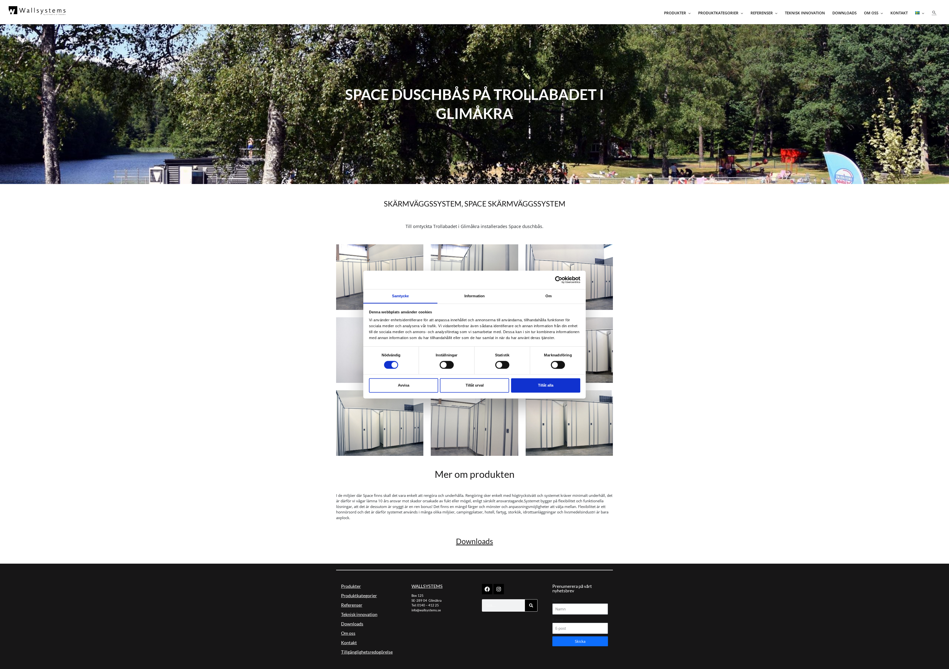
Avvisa (403, 385)
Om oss (348, 633)
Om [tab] (548, 296)
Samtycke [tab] (400, 296)
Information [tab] (474, 296)
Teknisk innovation (359, 614)
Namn (557, 600)
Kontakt (349, 642)
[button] (934, 12)
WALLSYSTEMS (427, 586)
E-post (557, 619)
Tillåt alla (545, 385)
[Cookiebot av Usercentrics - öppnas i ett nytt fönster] (558, 279)
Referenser (351, 605)
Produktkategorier (359, 595)
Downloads (474, 541)
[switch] (447, 365)
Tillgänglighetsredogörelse (367, 652)
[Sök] (531, 605)
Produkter (351, 586)
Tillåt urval (475, 385)
